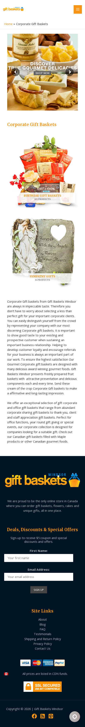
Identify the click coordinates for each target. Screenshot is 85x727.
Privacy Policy (42, 644)
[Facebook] (34, 716)
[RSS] (42, 716)
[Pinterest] (50, 716)
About (42, 619)
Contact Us (42, 648)
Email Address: (39, 569)
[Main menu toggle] (78, 9)
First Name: (39, 551)
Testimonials (42, 634)
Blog (42, 624)
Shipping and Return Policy (42, 639)
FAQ (42, 629)
